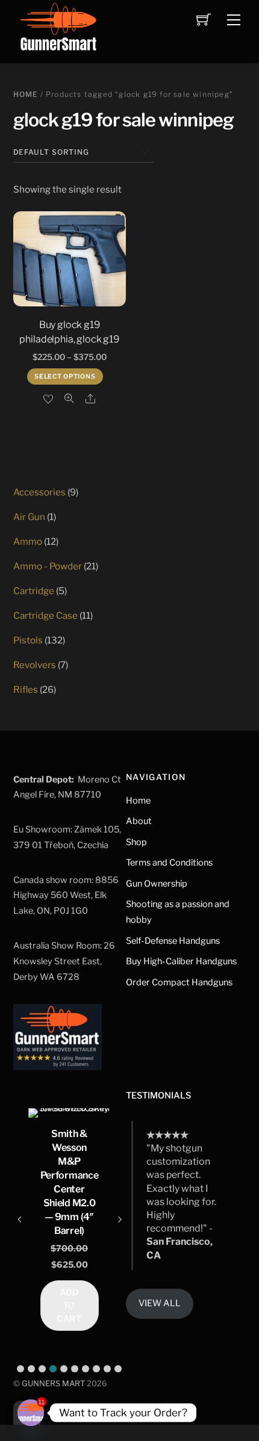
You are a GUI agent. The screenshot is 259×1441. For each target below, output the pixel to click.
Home (26, 94)
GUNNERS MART (53, 1383)
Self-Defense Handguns (173, 940)
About (139, 821)
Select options (64, 376)
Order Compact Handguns (179, 982)
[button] (20, 1368)
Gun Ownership (156, 883)
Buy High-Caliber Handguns (181, 961)
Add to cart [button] (70, 1305)
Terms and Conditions (169, 862)
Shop (136, 842)
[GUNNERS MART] (58, 30)
